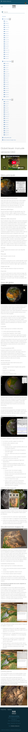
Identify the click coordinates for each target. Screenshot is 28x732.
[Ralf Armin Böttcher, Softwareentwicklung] (14, 6)
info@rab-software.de (7, 1)
